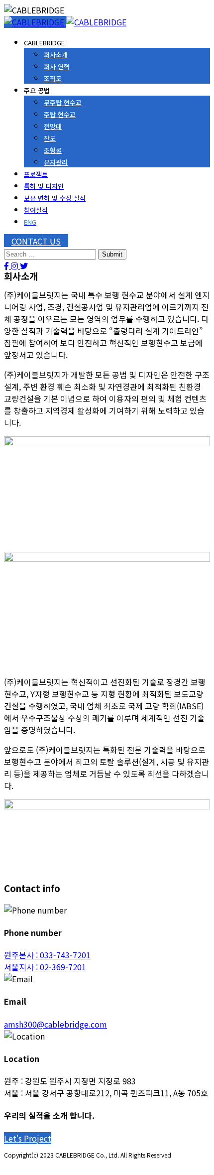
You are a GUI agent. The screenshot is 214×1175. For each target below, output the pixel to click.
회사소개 (56, 54)
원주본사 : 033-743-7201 (47, 955)
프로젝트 (36, 174)
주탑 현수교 (60, 114)
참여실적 (36, 210)
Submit (112, 254)
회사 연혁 (57, 66)
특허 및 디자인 (44, 186)
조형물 (53, 150)
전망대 (53, 126)
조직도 (53, 78)
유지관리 (56, 162)
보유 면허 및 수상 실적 (55, 198)
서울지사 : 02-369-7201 (45, 967)
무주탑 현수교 (63, 102)
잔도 (50, 138)
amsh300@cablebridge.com (55, 1024)
